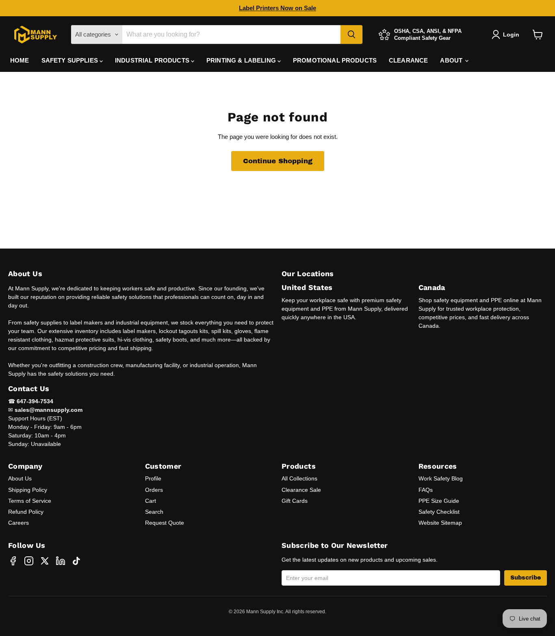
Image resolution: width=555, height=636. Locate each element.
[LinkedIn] (60, 561)
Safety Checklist (439, 511)
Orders (154, 490)
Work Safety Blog (440, 478)
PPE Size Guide (438, 501)
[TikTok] (76, 561)
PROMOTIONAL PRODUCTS (335, 60)
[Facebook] (13, 561)
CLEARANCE (408, 60)
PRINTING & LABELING (242, 60)
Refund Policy (25, 511)
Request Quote (164, 522)
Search (154, 511)
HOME (19, 60)
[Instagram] (29, 561)
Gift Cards (295, 501)
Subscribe (525, 578)
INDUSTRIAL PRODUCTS (153, 60)
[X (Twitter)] (45, 561)
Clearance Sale (301, 490)
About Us (20, 478)
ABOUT (452, 60)
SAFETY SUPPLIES (70, 60)
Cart (150, 501)
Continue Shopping (277, 161)
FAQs (425, 490)
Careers (18, 522)
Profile (153, 478)
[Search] (351, 34)
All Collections (299, 478)
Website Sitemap (440, 522)
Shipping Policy (27, 490)
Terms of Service (29, 501)
